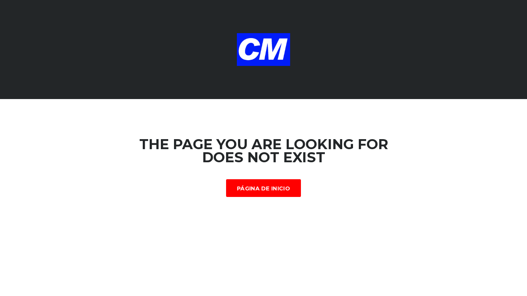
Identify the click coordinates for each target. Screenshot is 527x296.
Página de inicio (263, 188)
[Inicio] (263, 49)
